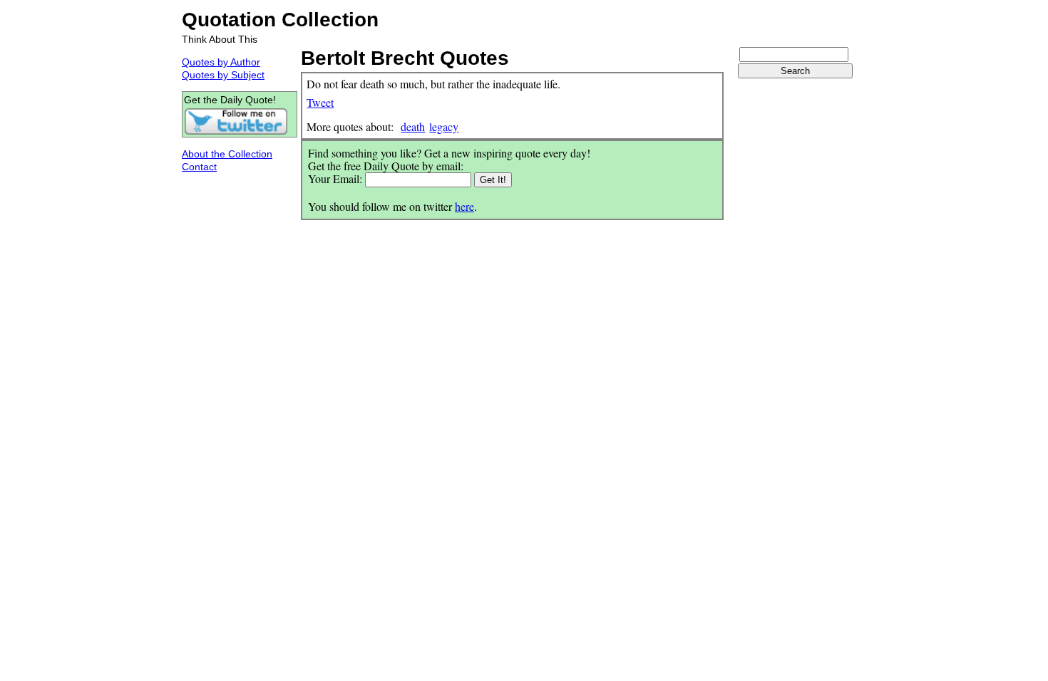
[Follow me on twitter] (236, 131)
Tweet (320, 102)
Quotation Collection (280, 20)
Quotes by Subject (223, 74)
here (464, 206)
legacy (443, 126)
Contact (199, 166)
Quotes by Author (221, 62)
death (413, 126)
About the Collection (227, 154)
